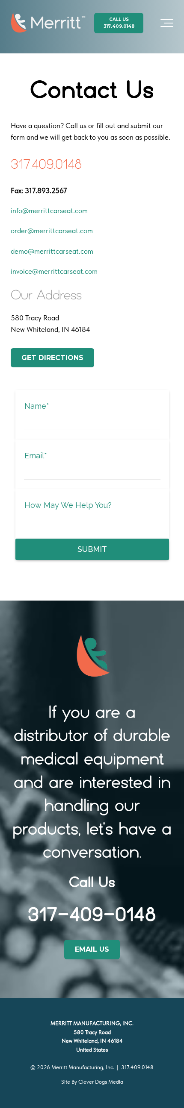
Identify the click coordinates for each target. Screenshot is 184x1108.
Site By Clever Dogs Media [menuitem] (92, 1082)
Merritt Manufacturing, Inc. (82, 1067)
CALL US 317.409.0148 (119, 23)
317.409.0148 (137, 1067)
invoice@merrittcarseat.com (54, 271)
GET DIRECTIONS (52, 358)
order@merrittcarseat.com (52, 230)
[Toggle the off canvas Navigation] (167, 23)
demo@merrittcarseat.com (52, 251)
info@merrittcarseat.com (49, 210)
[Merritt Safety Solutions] (48, 23)
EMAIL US (92, 949)
